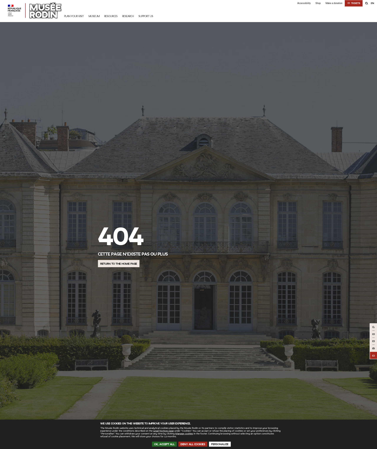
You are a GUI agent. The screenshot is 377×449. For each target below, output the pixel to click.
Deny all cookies (193, 444)
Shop (318, 3)
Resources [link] (111, 16)
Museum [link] (94, 16)
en (372, 3)
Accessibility (304, 3)
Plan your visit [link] (74, 16)
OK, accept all (164, 444)
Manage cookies (184, 434)
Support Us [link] (146, 16)
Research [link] (128, 16)
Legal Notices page (163, 431)
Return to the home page (118, 263)
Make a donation (333, 3)
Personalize (220, 444)
